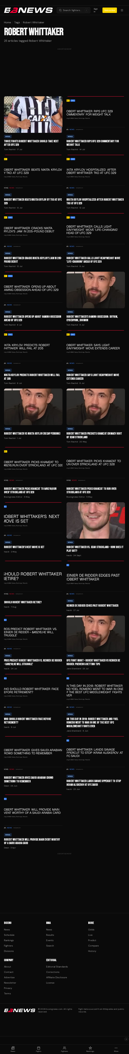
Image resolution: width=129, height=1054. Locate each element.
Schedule (9, 934)
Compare (93, 945)
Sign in (96, 10)
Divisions (9, 951)
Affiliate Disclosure (56, 977)
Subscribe (109, 10)
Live (90, 934)
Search (50, 945)
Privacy (8, 988)
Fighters (8, 945)
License (50, 982)
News (7, 929)
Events (50, 940)
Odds (91, 929)
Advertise (9, 977)
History (92, 951)
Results (50, 934)
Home (7, 22)
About (7, 966)
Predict (92, 940)
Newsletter (10, 982)
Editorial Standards (57, 966)
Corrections (53, 972)
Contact (8, 972)
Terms (7, 993)
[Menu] (122, 10)
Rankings (9, 940)
